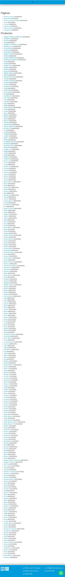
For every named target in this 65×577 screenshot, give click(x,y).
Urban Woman (8, 523)
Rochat (6, 382)
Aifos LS (6, 368)
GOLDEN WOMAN (10, 77)
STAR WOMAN (8, 48)
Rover (6, 393)
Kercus (6, 178)
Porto (6, 315)
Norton (6, 304)
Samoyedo (7, 187)
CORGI (6, 132)
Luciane (6, 344)
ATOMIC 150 (8, 128)
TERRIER (6, 134)
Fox (5, 206)
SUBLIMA (7, 71)
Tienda (6, 24)
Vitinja (6, 168)
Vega (5, 513)
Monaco (7, 256)
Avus (5, 224)
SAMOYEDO (8, 124)
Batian (6, 288)
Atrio (5, 519)
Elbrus (6, 355)
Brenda (6, 487)
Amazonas (7, 429)
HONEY (6, 136)
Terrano (6, 403)
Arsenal (6, 317)
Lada (5, 164)
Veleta (6, 347)
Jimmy (6, 439)
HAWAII (6, 79)
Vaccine (6, 544)
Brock (6, 183)
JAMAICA (7, 101)
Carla (6, 307)
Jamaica (7, 557)
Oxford (6, 367)
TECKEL (6, 122)
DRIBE (6, 151)
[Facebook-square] (2, 569)
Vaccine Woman (9, 542)
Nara (5, 485)
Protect (6, 409)
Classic (6, 449)
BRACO (6, 117)
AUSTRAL (7, 50)
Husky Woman (8, 201)
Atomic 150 (7, 166)
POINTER (7, 147)
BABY (5, 105)
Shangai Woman (9, 252)
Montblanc (7, 349)
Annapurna (8, 531)
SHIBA (6, 140)
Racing (6, 319)
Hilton (6, 357)
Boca (5, 325)
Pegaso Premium (9, 462)
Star (5, 468)
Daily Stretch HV (9, 424)
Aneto (6, 353)
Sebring (6, 218)
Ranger (6, 374)
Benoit (6, 452)
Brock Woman (8, 182)
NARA (6, 155)
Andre (6, 225)
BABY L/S (7, 138)
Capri (6, 212)
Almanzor (7, 435)
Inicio (6, 22)
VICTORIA (7, 98)
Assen (6, 243)
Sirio (5, 496)
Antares (6, 504)
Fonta (6, 407)
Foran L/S (7, 161)
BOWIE (6, 69)
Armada (6, 399)
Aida (5, 220)
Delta (5, 510)
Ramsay (6, 443)
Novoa (6, 170)
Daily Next (7, 414)
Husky (6, 203)
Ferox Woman (8, 555)
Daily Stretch (8, 420)
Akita (5, 185)
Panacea (7, 550)
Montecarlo (8, 267)
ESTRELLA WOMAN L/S (11, 44)
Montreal (7, 464)
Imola (6, 260)
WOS (5, 61)
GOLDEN (7, 82)
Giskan (6, 176)
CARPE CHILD (8, 65)
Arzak (6, 391)
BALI (5, 103)
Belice (6, 189)
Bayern (6, 313)
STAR (5, 42)
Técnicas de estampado (12, 20)
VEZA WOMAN (8, 107)
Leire (5, 300)
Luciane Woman (9, 342)
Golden (6, 286)
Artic (5, 340)
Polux (6, 494)
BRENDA (6, 157)
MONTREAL (8, 52)
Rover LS (7, 384)
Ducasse (7, 447)
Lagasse (7, 386)
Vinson (6, 521)
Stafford (6, 214)
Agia (5, 298)
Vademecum (8, 548)
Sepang (6, 233)
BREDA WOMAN (9, 73)
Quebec (6, 279)
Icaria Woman (8, 296)
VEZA (6, 109)
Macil (6, 540)
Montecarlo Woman (10, 265)
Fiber (5, 552)
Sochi (6, 254)
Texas (6, 483)
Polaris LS (7, 506)
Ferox (6, 553)
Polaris (6, 508)
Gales (6, 306)
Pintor (6, 412)
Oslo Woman (8, 275)
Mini (5, 445)
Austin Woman (8, 239)
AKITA (6, 119)
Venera (6, 437)
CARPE (6, 63)
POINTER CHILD (9, 145)
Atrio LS (6, 517)
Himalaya (7, 336)
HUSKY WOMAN (9, 81)
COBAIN (6, 67)
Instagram (7, 30)
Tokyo (6, 231)
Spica (6, 502)
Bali (5, 193)
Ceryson (6, 172)
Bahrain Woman (9, 262)
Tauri (5, 515)
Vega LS (6, 511)
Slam (5, 229)
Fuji (5, 351)
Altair (6, 500)
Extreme (6, 481)
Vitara (6, 433)
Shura (6, 222)
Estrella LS (7, 473)
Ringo (6, 428)
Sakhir (6, 216)
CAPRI (6, 88)
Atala (5, 388)
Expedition (7, 441)
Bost (5, 450)
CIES (5, 100)
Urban (6, 525)
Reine (6, 273)
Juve (5, 323)
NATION (6, 40)
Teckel (6, 197)
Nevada (6, 281)
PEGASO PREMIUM (10, 58)
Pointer (6, 477)
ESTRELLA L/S (8, 46)
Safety (6, 410)
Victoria (6, 191)
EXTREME (7, 143)
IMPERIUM (7, 39)
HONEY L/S (8, 149)
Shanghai (7, 250)
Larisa (6, 180)
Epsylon (6, 498)
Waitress (7, 361)
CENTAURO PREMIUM (11, 60)
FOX (5, 94)
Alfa (5, 491)
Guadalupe (7, 195)
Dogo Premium (9, 208)
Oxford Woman (9, 365)
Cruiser (6, 376)
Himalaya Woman (10, 334)
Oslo (5, 277)
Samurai (7, 405)
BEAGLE (6, 115)
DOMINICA (7, 86)
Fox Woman (7, 204)
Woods (6, 330)
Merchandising (9, 28)
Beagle (6, 534)
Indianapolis (8, 248)
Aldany (6, 538)
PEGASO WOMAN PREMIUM (13, 37)
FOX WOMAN (8, 92)
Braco (6, 210)
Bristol (6, 292)
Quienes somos (9, 16)
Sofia (5, 370)
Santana (7, 378)
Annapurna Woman (10, 529)
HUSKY (6, 84)
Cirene (6, 302)
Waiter (6, 363)
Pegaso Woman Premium (12, 460)
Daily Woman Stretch (11, 422)
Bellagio (6, 283)
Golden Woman (9, 285)
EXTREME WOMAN (10, 142)
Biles (5, 332)
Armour (6, 431)
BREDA (6, 75)
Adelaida (7, 294)
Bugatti (6, 245)
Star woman (8, 466)
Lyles (5, 536)
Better (6, 290)
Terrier (6, 199)
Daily (5, 418)
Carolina (7, 489)
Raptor (6, 426)
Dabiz (6, 458)
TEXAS (6, 153)
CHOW (6, 111)
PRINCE (6, 56)
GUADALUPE (8, 96)
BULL (5, 113)
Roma (6, 311)
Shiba (6, 475)
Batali (6, 454)
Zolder (6, 237)
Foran (6, 163)
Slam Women (8, 227)
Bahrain (6, 264)
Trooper (6, 395)
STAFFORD (7, 90)
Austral (6, 470)
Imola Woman (8, 258)
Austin (6, 241)
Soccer (6, 309)
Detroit (6, 246)
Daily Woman (8, 416)
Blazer (6, 372)
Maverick (7, 401)
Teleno (6, 527)
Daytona (7, 271)
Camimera (7, 269)
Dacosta (7, 456)
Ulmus (6, 174)
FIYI (5, 130)
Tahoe (6, 397)
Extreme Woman (9, 479)
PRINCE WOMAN (9, 54)
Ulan (5, 346)
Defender (7, 380)
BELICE (6, 121)
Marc (5, 327)
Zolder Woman (9, 235)
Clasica (6, 532)
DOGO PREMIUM (9, 126)
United (6, 321)
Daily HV (7, 492)
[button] (32, 2)
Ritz (5, 359)
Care (5, 546)
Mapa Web (7, 18)
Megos (6, 328)
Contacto (7, 26)
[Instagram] (7, 569)
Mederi (6, 389)
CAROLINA (7, 159)
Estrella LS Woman (10, 471)
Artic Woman (8, 338)
